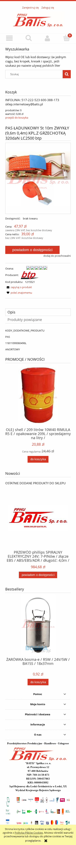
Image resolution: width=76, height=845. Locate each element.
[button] (9, 38)
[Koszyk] (66, 37)
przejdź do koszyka (16, 117)
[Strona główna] (38, 19)
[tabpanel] (38, 340)
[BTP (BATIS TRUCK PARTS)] (30, 275)
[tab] (38, 312)
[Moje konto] (47, 38)
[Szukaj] (67, 74)
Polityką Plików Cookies (29, 832)
